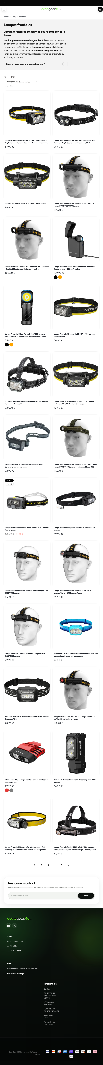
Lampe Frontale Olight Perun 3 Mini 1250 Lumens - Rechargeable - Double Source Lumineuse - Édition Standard (25, 335)
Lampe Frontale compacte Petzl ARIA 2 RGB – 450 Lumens (74, 528)
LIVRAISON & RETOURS (49, 1003)
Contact (47, 989)
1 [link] (34, 865)
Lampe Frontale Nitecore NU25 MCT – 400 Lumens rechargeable (74, 335)
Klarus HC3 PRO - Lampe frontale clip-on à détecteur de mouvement (26, 781)
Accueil (6, 16)
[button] (4, 9)
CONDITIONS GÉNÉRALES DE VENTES (50, 995)
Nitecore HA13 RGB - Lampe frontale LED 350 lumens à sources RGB (26, 718)
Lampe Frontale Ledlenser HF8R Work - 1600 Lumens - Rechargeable (27, 528)
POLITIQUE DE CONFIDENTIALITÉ (51, 1010)
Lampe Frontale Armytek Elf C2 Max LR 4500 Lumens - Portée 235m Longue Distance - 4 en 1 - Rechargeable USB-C (27, 267)
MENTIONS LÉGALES (48, 1016)
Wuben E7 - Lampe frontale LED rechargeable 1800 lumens (74, 781)
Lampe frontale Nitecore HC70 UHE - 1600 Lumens (25, 203)
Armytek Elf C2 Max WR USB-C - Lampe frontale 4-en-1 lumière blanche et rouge (75, 718)
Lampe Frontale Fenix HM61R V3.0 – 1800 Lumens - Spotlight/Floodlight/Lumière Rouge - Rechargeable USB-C (75, 848)
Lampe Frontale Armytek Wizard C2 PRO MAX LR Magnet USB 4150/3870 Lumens (74, 204)
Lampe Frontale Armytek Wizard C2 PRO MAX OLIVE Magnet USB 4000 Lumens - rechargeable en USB (75, 465)
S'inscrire (86, 896)
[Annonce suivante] (98, 3)
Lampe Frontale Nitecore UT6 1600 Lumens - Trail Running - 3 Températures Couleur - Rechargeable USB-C (25, 848)
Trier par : (11, 81)
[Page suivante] (68, 865)
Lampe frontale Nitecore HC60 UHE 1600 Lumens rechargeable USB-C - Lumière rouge (74, 402)
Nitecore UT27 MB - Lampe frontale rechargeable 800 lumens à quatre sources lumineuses (76, 654)
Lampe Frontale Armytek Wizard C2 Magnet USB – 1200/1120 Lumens (25, 654)
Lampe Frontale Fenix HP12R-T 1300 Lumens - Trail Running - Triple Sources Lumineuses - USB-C (74, 141)
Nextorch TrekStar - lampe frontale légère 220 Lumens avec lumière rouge (24, 465)
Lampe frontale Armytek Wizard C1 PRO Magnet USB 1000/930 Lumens (26, 591)
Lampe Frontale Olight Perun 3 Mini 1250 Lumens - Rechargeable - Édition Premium (74, 267)
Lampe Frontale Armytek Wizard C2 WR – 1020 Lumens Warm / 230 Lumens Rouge (73, 591)
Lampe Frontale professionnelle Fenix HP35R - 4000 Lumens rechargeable (26, 402)
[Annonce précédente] (4, 3)
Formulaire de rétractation (49, 1023)
